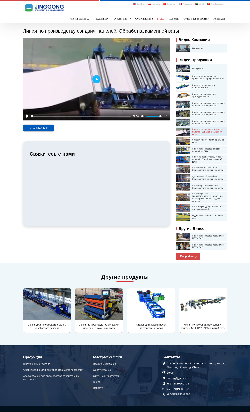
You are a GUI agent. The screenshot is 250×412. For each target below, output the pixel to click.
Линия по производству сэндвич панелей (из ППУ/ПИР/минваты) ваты (203, 326)
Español (171, 4)
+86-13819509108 (178, 383)
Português (217, 4)
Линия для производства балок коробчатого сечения (47, 326)
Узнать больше (38, 127)
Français (187, 4)
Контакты (219, 18)
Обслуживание (144, 18)
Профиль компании (104, 363)
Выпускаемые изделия (36, 363)
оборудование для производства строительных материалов (51, 377)
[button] (188, 256)
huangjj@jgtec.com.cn (181, 378)
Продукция (32, 356)
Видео (160, 18)
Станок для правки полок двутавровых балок (151, 326)
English (141, 4)
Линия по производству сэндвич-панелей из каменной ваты (99, 326)
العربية (201, 4)
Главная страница (79, 18)
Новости (98, 387)
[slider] (81, 116)
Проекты (174, 18)
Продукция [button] (100, 18)
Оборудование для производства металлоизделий (53, 369)
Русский (156, 4)
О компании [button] (121, 18)
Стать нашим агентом (196, 18)
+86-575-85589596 (178, 394)
